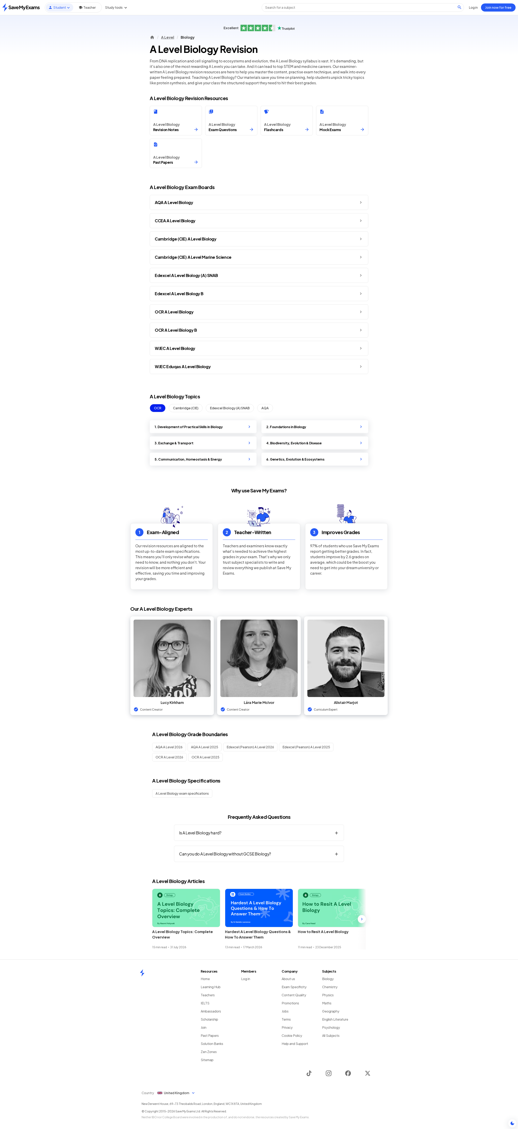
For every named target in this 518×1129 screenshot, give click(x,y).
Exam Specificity (294, 987)
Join (203, 1027)
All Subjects (331, 1035)
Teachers (208, 995)
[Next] (362, 919)
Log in (245, 979)
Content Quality (294, 995)
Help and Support (295, 1043)
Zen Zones (209, 1052)
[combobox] (363, 7)
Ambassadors (211, 1011)
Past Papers (210, 1035)
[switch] (512, 1123)
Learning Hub (211, 987)
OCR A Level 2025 (205, 757)
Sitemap (207, 1060)
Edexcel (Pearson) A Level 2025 (306, 747)
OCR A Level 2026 (169, 757)
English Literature (335, 1019)
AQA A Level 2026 (169, 747)
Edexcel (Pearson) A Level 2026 (250, 747)
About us (288, 979)
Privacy (287, 1027)
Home (205, 979)
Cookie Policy (292, 1035)
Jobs (285, 1011)
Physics (328, 995)
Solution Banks (212, 1043)
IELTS (205, 1003)
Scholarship (209, 1019)
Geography (330, 1011)
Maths (326, 1003)
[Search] (459, 7)
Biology (328, 979)
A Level (167, 37)
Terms (286, 1019)
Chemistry (330, 987)
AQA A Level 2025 (204, 747)
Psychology (331, 1027)
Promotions (290, 1003)
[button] (259, 202)
